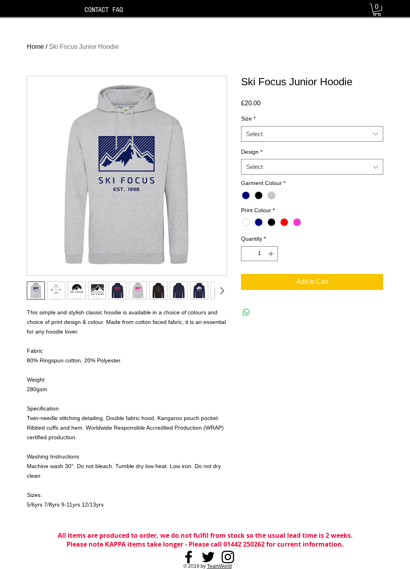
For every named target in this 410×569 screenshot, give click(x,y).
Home (35, 46)
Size (248, 118)
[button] (377, 10)
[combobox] (312, 134)
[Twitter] (208, 557)
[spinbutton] (259, 254)
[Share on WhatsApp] (246, 312)
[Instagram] (227, 557)
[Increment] (272, 254)
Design (251, 152)
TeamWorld (219, 566)
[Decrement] (247, 254)
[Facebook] (188, 557)
